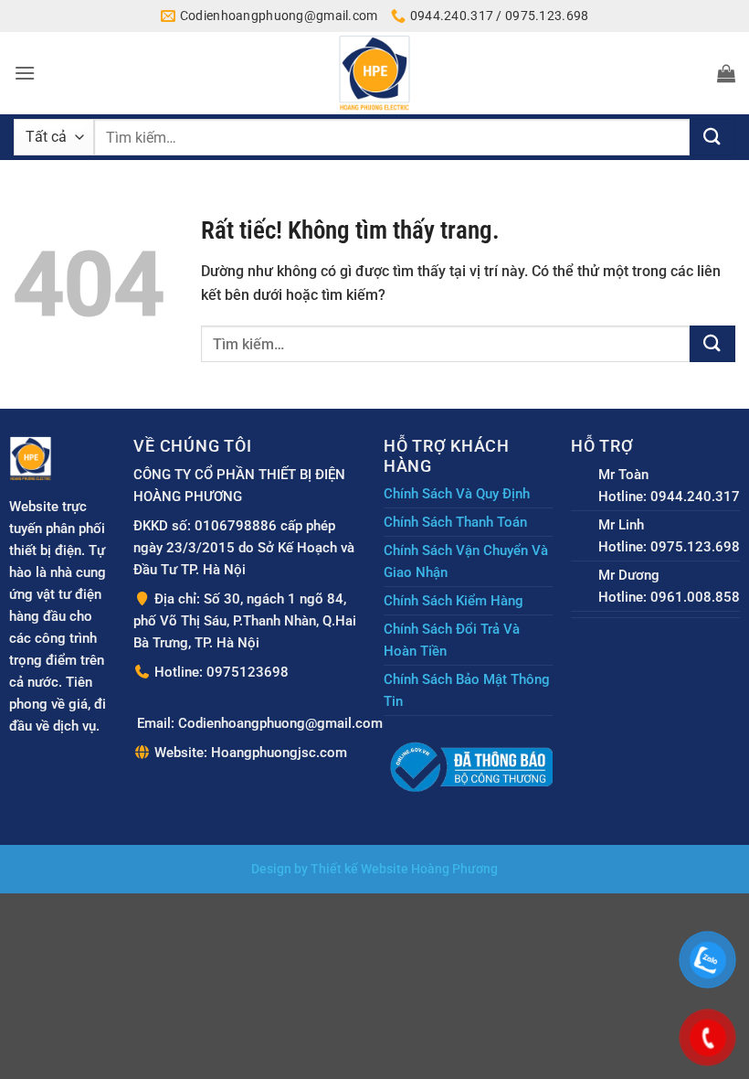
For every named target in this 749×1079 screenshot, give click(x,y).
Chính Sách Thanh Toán (455, 522)
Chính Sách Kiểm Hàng (453, 601)
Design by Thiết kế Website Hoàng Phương (374, 869)
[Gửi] (712, 137)
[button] (25, 72)
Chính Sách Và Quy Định (457, 494)
